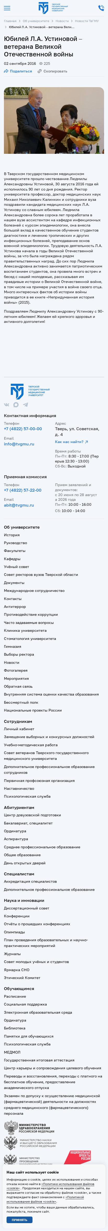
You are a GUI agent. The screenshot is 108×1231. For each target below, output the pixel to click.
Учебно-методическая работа (31, 745)
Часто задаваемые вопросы (29, 622)
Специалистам (19, 873)
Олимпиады (14, 932)
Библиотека (14, 1028)
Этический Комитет (22, 977)
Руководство (15, 542)
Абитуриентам (19, 807)
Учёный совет (16, 566)
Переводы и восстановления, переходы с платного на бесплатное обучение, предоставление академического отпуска (53, 1082)
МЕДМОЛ (12, 1052)
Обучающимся (19, 988)
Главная (10, 21)
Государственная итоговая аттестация (39, 1060)
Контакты (12, 598)
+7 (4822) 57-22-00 (22, 490)
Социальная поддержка (25, 1004)
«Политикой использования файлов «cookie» (45, 1199)
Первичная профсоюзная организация (39, 780)
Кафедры (12, 558)
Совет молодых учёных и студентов (36, 961)
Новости (62, 21)
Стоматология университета (30, 638)
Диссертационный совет (26, 908)
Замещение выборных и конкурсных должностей (49, 736)
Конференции (17, 916)
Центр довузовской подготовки (32, 815)
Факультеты (14, 550)
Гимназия (12, 646)
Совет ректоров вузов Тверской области (41, 574)
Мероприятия (16, 678)
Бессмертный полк (21, 702)
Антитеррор (15, 606)
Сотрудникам (18, 721)
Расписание (15, 996)
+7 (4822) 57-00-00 (23, 428)
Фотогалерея (16, 670)
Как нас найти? (69, 441)
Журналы (12, 953)
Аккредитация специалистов (30, 881)
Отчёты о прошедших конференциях (37, 924)
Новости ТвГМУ (87, 21)
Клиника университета (25, 630)
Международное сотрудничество (34, 590)
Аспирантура (16, 839)
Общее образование (22, 855)
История (12, 535)
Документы (14, 582)
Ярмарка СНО (16, 969)
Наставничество (19, 788)
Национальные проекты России (33, 710)
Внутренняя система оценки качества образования (51, 694)
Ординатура (15, 831)
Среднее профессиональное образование (42, 847)
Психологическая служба (27, 796)
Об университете (36, 21)
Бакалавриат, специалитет (28, 823)
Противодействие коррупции (31, 614)
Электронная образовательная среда (38, 1012)
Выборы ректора (19, 654)
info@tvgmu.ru (19, 443)
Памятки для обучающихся (28, 1036)
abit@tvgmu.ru (19, 505)
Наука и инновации (24, 900)
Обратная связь (18, 686)
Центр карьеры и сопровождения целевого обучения (52, 1068)
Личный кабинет (19, 729)
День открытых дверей (25, 863)
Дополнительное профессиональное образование (49, 889)
